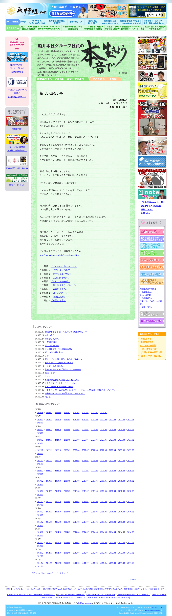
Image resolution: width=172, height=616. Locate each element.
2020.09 (67, 471)
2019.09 (67, 481)
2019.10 (58, 481)
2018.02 (130, 491)
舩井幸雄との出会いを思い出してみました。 (65, 393)
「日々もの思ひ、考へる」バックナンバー (50, 573)
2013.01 (40, 546)
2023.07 (85, 440)
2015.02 (130, 522)
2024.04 (112, 429)
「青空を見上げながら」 (63, 274)
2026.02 (94, 412)
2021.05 (103, 460)
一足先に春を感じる (54, 366)
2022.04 (112, 450)
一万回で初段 (51, 342)
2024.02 (130, 429)
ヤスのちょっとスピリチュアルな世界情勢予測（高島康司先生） (31, 595)
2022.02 (130, 450)
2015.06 (94, 522)
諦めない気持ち (52, 339)
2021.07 (85, 460)
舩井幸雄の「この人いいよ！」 (136, 589)
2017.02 (130, 501)
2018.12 (40, 491)
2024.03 (121, 429)
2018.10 (58, 491)
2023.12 (40, 440)
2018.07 (85, 491)
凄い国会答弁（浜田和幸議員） (59, 349)
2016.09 (67, 512)
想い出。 (49, 397)
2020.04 (112, 471)
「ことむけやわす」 (60, 277)
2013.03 (121, 542)
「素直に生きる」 (59, 289)
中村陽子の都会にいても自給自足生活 (73, 28)
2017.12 (40, 501)
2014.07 (85, 532)
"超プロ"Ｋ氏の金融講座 (21, 28)
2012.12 (40, 553)
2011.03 (121, 563)
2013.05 (103, 542)
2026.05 (67, 412)
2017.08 (76, 501)
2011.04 (112, 563)
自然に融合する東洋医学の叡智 (59, 386)
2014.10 (58, 532)
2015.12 (40, 522)
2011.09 (67, 563)
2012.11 (49, 553)
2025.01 (40, 423)
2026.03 (85, 412)
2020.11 (49, 471)
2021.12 (40, 460)
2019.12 (40, 481)
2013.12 (40, 542)
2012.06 (94, 553)
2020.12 (40, 471)
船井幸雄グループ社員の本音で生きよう (156, 28)
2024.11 (49, 429)
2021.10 (58, 460)
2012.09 (67, 553)
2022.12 (40, 450)
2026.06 (58, 412)
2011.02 (130, 563)
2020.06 (94, 471)
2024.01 (40, 433)
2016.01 (40, 515)
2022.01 (40, 453)
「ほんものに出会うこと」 (64, 266)
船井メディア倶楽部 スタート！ (59, 362)
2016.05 (103, 512)
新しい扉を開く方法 (54, 352)
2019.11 (49, 481)
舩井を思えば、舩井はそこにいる (60, 383)
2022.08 (76, 450)
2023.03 (121, 440)
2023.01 (40, 443)
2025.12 (40, 419)
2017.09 (67, 501)
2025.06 (94, 419)
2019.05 (103, 481)
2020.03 (121, 471)
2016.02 (130, 512)
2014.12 (40, 532)
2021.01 (40, 464)
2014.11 (49, 532)
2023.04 (112, 440)
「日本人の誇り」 (59, 293)
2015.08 (76, 522)
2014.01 (40, 536)
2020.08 (76, 471)
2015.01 (40, 525)
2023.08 (76, 440)
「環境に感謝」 (58, 296)
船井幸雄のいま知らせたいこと (37, 22)
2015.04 (112, 522)
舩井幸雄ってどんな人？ (53, 589)
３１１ (48, 376)
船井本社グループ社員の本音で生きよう (114, 597)
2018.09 (67, 491)
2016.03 (121, 512)
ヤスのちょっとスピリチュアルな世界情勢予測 (49, 28)
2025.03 (121, 419)
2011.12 (40, 563)
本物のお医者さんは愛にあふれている (62, 380)
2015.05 (103, 522)
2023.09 (67, 440)
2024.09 (67, 429)
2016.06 (94, 512)
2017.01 (40, 505)
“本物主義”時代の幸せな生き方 (94, 28)
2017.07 (85, 501)
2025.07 (85, 419)
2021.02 (130, 460)
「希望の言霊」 (58, 300)
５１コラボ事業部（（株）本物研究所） (17, 149)
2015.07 (85, 522)
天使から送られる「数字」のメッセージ (63, 369)
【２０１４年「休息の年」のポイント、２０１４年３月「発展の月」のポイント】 (82, 390)
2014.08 (76, 532)
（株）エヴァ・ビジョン (151, 356)
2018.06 (94, 491)
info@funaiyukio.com (84, 603)
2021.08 (76, 460)
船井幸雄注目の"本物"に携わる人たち (109, 22)
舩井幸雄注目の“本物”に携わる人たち (108, 589)
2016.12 (40, 512)
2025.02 (130, 419)
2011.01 (40, 566)
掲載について (147, 209)
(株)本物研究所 (146, 342)
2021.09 (67, 460)
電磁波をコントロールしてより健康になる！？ (66, 332)
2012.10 (58, 553)
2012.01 (40, 556)
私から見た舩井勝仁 (92, 22)
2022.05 (103, 450)
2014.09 (67, 532)
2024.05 (103, 429)
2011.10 (58, 563)
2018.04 (112, 491)
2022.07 (85, 450)
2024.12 (40, 429)
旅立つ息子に (51, 335)
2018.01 (40, 495)
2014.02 (130, 532)
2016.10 (58, 512)
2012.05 (103, 553)
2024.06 (94, 429)
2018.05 (103, 491)
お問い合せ (146, 213)
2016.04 (112, 512)
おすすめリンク (76, 22)
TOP (8, 589)
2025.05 (103, 419)
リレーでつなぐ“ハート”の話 (86, 597)
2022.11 (49, 450)
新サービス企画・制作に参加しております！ (65, 359)
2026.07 (49, 412)
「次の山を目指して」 (61, 270)
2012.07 (85, 553)
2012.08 (76, 553)
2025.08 (76, 419)
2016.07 (85, 512)
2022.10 (58, 450)
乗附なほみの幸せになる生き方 (117, 28)
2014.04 (112, 532)
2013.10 (58, 542)
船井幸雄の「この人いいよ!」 (130, 22)
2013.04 (112, 542)
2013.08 (76, 542)
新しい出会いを (52, 345)
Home (16, 22)
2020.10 (58, 471)
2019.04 (112, 481)
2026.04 (76, 412)
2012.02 (130, 553)
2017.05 (103, 501)
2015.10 (58, 522)
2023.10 (58, 440)
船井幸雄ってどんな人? (57, 22)
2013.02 (130, 542)
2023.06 (94, 440)
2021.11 (49, 460)
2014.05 (103, 532)
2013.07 (85, 542)
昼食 (47, 356)
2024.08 (76, 429)
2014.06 (94, 532)
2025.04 (112, 419)
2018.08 (76, 491)
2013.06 (94, 542)
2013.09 (67, 542)
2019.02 (130, 481)
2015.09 (67, 522)
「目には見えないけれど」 (64, 285)
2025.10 (58, 419)
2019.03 (121, 481)
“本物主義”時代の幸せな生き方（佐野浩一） (133, 595)
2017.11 (49, 501)
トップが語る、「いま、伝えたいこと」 (27, 589)
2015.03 (121, 522)
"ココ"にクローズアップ (154, 22)
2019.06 (94, 481)
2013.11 (49, 542)
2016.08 (76, 512)
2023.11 (49, 440)
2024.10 (58, 429)
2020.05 (103, 471)
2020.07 (85, 471)
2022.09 (67, 450)
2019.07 (85, 481)
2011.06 (94, 563)
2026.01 (103, 412)
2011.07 (85, 563)
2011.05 (103, 563)
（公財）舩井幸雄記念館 (151, 352)
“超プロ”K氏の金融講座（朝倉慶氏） (71, 595)
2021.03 (121, 460)
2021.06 (94, 460)
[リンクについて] (158, 607)
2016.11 (49, 512)
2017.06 (94, 501)
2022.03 (121, 450)
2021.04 (112, 460)
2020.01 (40, 474)
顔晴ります (50, 373)
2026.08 (40, 412)
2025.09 (67, 419)
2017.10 (58, 501)
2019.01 (40, 484)
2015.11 (49, 522)
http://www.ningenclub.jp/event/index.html (59, 255)
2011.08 (76, 563)
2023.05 (103, 440)
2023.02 (130, 440)
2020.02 (130, 471)
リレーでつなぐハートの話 (138, 28)
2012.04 (112, 553)
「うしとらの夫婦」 (60, 281)
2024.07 (85, 429)
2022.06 (94, 450)
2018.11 (49, 491)
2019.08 (76, 481)
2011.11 (49, 563)
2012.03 (121, 553)
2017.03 (121, 501)
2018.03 (121, 491)
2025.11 (49, 419)
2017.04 (112, 501)
